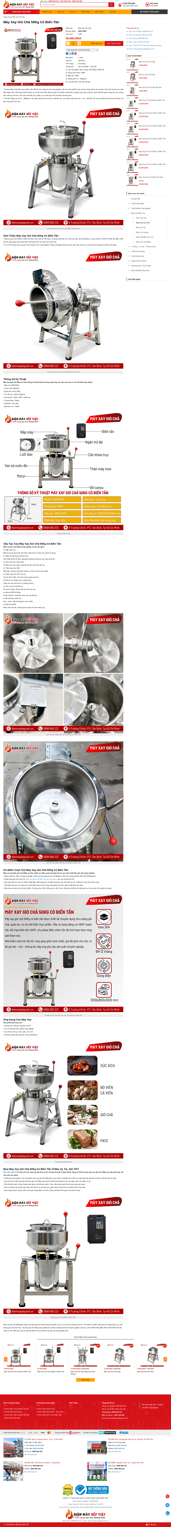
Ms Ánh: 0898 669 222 (149, 1503)
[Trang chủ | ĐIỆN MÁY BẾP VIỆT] (19, 4)
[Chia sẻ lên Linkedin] (72, 53)
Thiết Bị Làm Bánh (138, 251)
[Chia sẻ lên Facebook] (67, 53)
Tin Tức (72, 12)
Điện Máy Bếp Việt (10, 1172)
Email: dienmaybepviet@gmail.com (115, 1418)
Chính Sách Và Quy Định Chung (16, 1409)
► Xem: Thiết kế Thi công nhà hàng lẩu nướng (144, 45)
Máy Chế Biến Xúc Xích (144, 237)
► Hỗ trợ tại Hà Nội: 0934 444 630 (139, 35)
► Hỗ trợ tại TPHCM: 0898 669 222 (140, 31)
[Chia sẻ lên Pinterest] (75, 53)
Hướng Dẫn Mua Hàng (13, 1412)
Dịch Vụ (60, 12)
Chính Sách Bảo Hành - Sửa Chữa (50, 1412)
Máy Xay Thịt (141, 227)
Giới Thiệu (99, 12)
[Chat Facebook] (167, 1506)
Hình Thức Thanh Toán (46, 1409)
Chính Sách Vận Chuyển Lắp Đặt (17, 1415)
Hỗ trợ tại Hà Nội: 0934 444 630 (113, 1409)
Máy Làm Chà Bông (143, 242)
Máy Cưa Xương (142, 232)
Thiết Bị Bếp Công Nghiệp (140, 208)
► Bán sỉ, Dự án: (133, 42)
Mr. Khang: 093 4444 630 (149, 1508)
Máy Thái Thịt (141, 218)
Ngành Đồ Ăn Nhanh (139, 261)
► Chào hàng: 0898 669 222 (137, 38)
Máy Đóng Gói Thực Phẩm (141, 266)
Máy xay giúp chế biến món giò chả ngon (41, 879)
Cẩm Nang (85, 12)
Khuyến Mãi (135, 199)
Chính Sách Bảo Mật (12, 1418)
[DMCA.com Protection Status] (67, 1490)
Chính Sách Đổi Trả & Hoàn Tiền (50, 1415)
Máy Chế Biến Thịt (138, 213)
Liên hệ (113, 12)
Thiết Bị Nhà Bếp (137, 204)
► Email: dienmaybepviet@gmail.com (140, 49)
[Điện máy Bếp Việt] (85, 1514)
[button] (165, 1359)
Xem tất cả (85, 1380)
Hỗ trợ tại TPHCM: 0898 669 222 (114, 1406)
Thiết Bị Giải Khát (137, 256)
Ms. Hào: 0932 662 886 (149, 1513)
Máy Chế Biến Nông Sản (140, 270)
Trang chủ (47, 12)
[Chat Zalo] (167, 1514)
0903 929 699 (144, 42)
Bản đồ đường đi (30, 1454)
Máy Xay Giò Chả (143, 223)
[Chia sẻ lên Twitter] (70, 53)
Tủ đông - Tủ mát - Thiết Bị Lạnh (143, 247)
